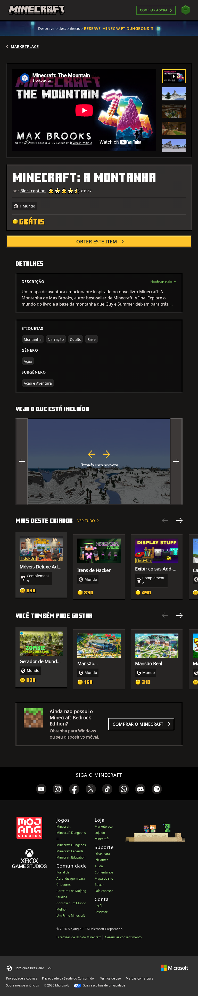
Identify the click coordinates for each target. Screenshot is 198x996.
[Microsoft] (174, 967)
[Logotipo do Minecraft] (36, 10)
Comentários (104, 872)
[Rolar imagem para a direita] (176, 461)
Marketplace (25, 46)
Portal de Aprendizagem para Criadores (70, 878)
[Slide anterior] (165, 520)
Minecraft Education (70, 857)
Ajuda (99, 866)
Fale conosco (104, 891)
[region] (99, 461)
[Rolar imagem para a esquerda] (21, 461)
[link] (41, 789)
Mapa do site (104, 878)
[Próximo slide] (179, 520)
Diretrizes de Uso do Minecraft (78, 937)
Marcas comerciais (139, 978)
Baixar (99, 884)
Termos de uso (110, 978)
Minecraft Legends (69, 851)
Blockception (33, 191)
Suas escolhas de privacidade (103, 985)
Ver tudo (86, 520)
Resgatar (101, 912)
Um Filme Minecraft (70, 915)
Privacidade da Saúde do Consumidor (68, 978)
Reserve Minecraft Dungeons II (119, 28)
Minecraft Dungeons (71, 845)
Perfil (98, 906)
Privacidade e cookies (21, 978)
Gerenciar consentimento (123, 937)
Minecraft (63, 826)
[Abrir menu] (185, 10)
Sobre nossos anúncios (22, 985)
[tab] (174, 76)
